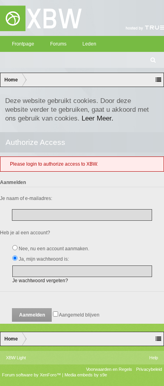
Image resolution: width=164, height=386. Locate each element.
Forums (58, 44)
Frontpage (23, 44)
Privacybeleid (149, 369)
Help (153, 357)
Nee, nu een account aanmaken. (53, 248)
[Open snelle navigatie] (158, 80)
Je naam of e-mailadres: (26, 198)
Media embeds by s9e (85, 374)
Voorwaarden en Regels (109, 369)
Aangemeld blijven (79, 315)
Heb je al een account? (25, 233)
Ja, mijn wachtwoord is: (43, 259)
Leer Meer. (97, 118)
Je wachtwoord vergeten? (40, 280)
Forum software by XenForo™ (32, 374)
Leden (89, 44)
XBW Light (16, 357)
